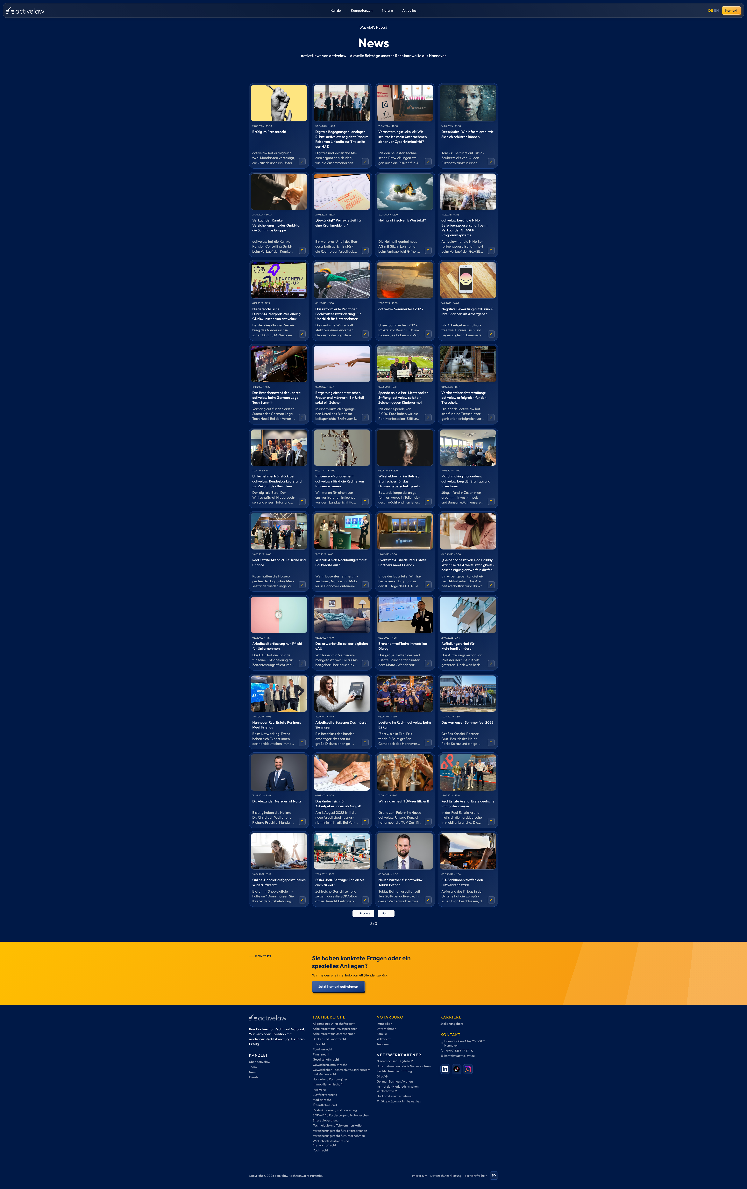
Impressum (419, 1176)
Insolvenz (319, 1089)
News (253, 1072)
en (716, 10)
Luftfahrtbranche (325, 1095)
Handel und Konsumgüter (330, 1079)
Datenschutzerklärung (445, 1176)
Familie (382, 1034)
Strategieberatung (325, 1120)
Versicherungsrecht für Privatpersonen (340, 1131)
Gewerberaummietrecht (330, 1065)
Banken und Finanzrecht (329, 1039)
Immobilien (384, 1024)
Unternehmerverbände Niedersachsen (404, 1066)
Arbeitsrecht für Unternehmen (334, 1034)
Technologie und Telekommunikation (338, 1125)
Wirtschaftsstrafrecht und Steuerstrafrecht (331, 1143)
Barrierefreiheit (476, 1176)
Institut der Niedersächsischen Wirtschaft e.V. (398, 1088)
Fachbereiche (329, 1017)
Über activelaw (259, 1062)
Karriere (451, 1017)
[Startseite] (25, 10)
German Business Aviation (395, 1081)
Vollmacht (384, 1039)
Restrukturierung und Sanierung (335, 1110)
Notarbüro (390, 1017)
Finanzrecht (321, 1054)
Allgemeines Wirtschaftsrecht (334, 1024)
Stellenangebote (452, 1024)
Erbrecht (319, 1044)
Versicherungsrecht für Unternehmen (339, 1136)
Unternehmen (386, 1029)
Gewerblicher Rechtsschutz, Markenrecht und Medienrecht (341, 1072)
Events (253, 1077)
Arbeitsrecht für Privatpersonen (335, 1029)
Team (253, 1067)
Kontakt (731, 10)
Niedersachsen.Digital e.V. (395, 1061)
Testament (384, 1044)
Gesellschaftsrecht (326, 1059)
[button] (336, 10)
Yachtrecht (320, 1150)
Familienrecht (322, 1049)
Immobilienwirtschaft (328, 1084)
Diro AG (382, 1076)
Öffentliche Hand (325, 1105)
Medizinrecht (322, 1100)
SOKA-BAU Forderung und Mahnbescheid (341, 1115)
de (710, 10)
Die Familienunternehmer (395, 1096)
